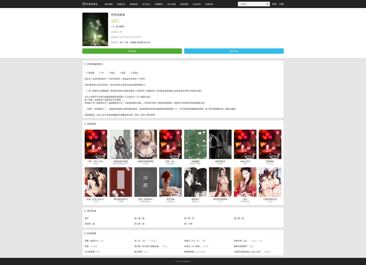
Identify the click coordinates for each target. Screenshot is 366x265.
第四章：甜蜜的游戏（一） (90, 224)
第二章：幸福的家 (189, 219)
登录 (274, 4)
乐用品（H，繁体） (196, 246)
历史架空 (197, 4)
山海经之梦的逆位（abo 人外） (252, 251)
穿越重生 (159, 4)
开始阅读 (132, 51)
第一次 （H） (145, 241)
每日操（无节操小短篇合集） (150, 246)
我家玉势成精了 (243, 246)
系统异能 (184, 4)
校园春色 (134, 4)
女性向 (135, 72)
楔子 (87, 218)
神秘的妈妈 (194, 251)
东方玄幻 (146, 4)
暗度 (91, 246)
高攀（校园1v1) (94, 241)
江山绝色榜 (92, 251)
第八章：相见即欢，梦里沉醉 (139, 224)
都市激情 (109, 4)
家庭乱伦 (121, 4)
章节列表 (234, 51)
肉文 (113, 72)
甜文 (124, 72)
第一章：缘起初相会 (139, 219)
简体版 (91, 72)
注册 (281, 4)
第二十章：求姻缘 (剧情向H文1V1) (135, 42)
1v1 (102, 72)
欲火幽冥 (120, 26)
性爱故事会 (92, 4)
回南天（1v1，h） (195, 241)
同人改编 (172, 4)
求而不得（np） (248, 241)
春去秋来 (141, 251)
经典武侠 (209, 4)
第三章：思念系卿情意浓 (239, 219)
